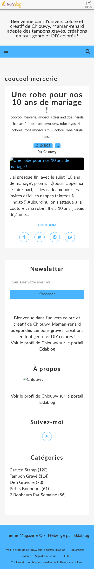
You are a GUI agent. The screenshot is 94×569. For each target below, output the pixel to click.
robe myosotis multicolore (44, 130)
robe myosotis (47, 124)
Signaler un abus (46, 556)
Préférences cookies (69, 562)
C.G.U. (65, 556)
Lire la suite (47, 225)
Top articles (77, 549)
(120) (28, 470)
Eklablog (81, 536)
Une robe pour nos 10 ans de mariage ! (47, 102)
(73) (26, 483)
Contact (25, 556)
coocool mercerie (23, 117)
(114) (29, 476)
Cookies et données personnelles (31, 562)
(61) (29, 489)
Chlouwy (49, 343)
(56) (38, 495)
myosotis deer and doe (55, 117)
